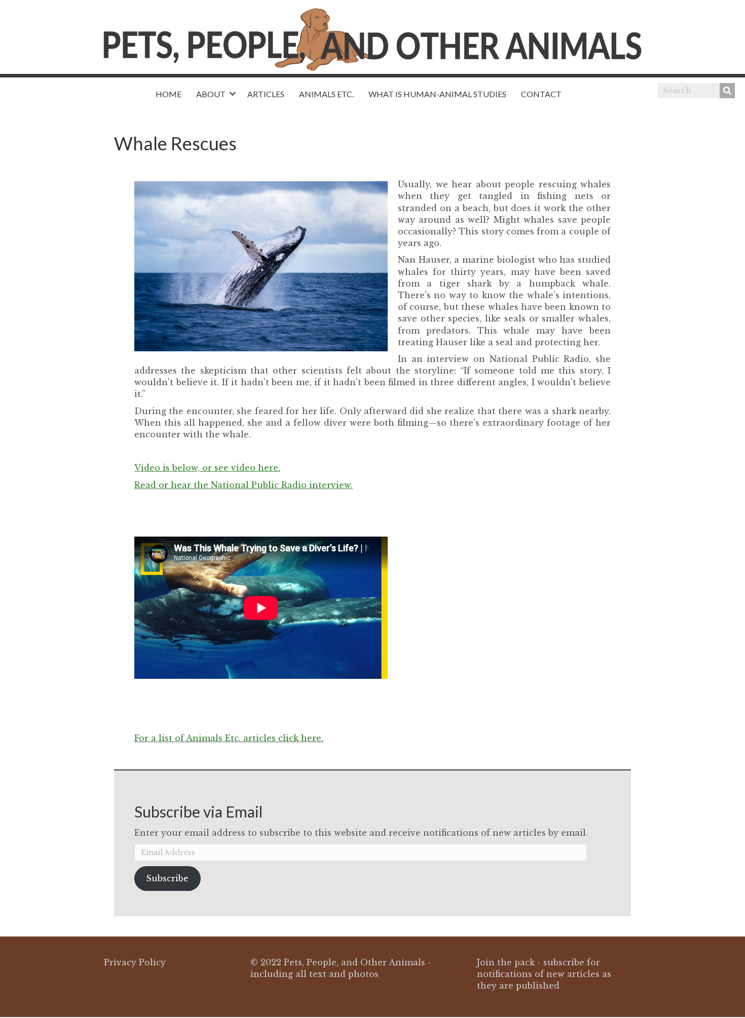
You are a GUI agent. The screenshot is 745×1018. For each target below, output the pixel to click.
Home (168, 94)
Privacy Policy (135, 962)
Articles (265, 94)
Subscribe (167, 878)
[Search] (727, 90)
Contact (541, 94)
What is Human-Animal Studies (437, 94)
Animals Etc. (326, 94)
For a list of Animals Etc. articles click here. (228, 738)
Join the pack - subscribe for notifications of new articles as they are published (544, 974)
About (211, 94)
